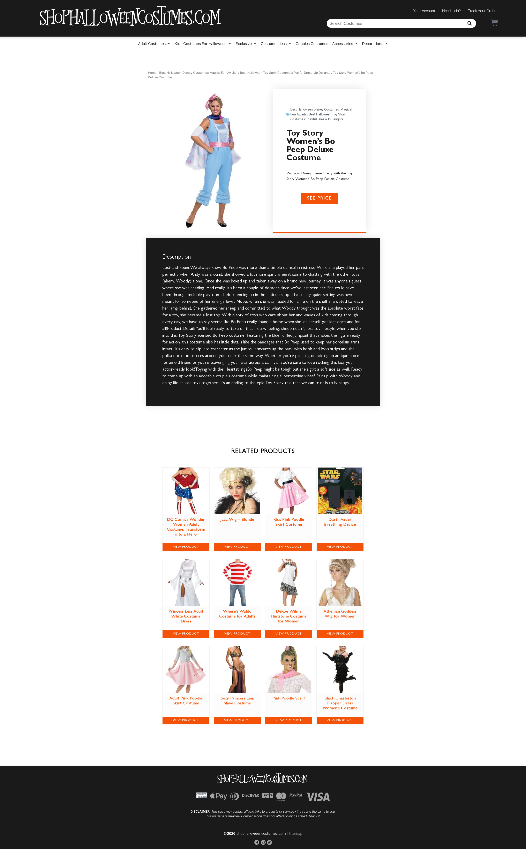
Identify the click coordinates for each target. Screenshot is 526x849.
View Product (186, 547)
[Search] (469, 23)
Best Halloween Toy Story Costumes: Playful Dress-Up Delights (285, 73)
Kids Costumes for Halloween (201, 43)
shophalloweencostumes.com (261, 833)
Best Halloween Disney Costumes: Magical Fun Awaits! (198, 73)
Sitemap (295, 833)
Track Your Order (482, 11)
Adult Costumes (152, 43)
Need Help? (451, 11)
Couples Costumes (312, 43)
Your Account (424, 11)
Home (152, 73)
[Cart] (494, 22)
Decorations (372, 43)
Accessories (342, 43)
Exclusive (244, 43)
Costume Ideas (274, 43)
